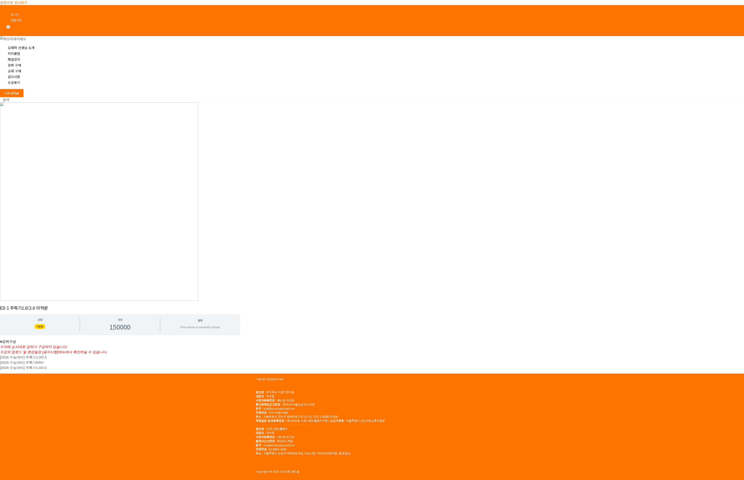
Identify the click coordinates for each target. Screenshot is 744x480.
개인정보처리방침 (275, 379)
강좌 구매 (14, 65)
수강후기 (14, 82)
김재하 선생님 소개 (21, 47)
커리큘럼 (14, 53)
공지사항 (14, 76)
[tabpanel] (120, 354)
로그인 (15, 14)
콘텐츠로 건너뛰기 (13, 2)
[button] (11, 93)
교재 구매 (14, 70)
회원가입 (16, 20)
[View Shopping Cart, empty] (6, 30)
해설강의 (14, 59)
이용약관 (260, 379)
